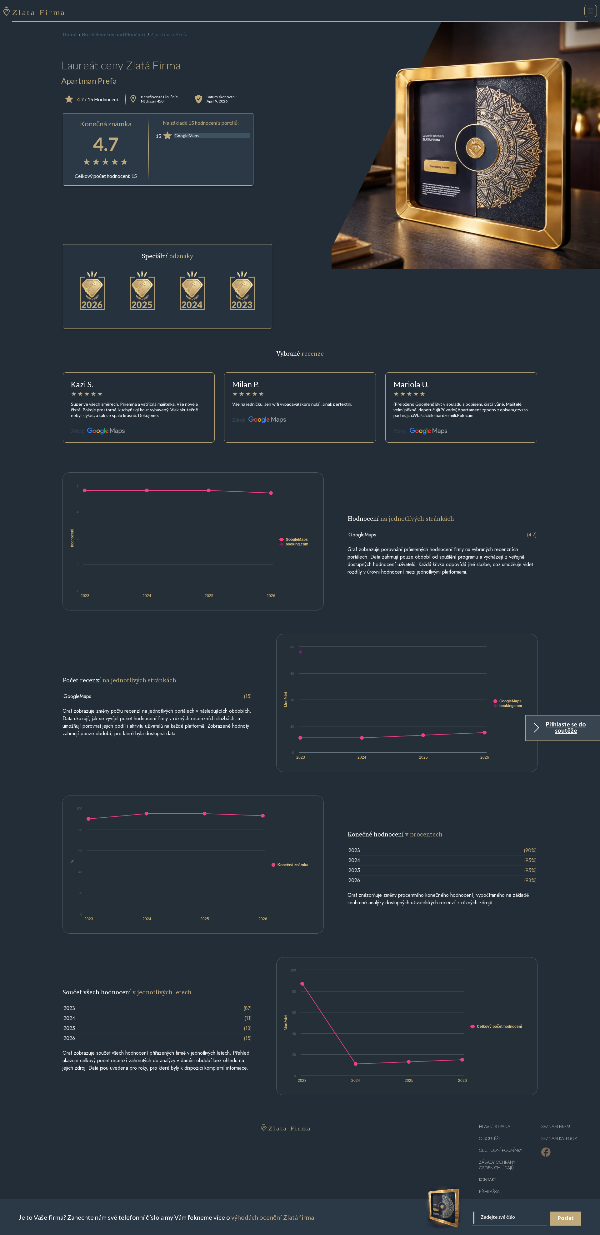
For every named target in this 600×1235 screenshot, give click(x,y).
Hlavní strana (494, 1127)
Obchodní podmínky (500, 1150)
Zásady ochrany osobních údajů (497, 1165)
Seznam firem (555, 1127)
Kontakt (487, 1180)
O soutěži (489, 1139)
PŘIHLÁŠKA (489, 1192)
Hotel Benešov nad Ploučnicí (113, 35)
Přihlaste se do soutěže (566, 728)
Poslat (566, 1219)
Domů (70, 35)
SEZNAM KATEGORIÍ (559, 1139)
